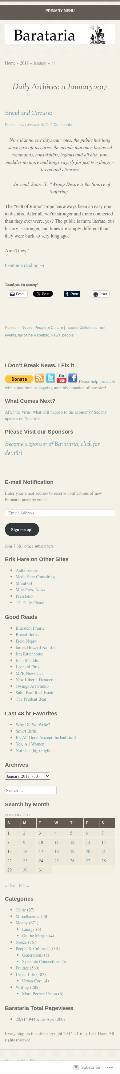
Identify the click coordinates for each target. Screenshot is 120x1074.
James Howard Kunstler (36, 647)
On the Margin (35, 935)
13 (88, 842)
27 (88, 861)
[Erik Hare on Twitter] (50, 381)
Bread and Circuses (28, 113)
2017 (24, 63)
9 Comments (61, 125)
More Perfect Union (39, 994)
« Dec (10, 885)
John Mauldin (27, 660)
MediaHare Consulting (35, 577)
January (39, 63)
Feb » (24, 885)
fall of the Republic (33, 335)
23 (25, 861)
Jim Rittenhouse (29, 654)
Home (10, 63)
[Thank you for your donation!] (19, 381)
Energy (28, 929)
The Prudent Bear (31, 699)
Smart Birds (26, 731)
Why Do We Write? (33, 724)
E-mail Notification (29, 482)
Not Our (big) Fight (33, 750)
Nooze (27, 327)
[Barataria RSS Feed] (39, 381)
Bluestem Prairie (30, 628)
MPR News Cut (29, 673)
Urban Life (25, 974)
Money (22, 923)
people (68, 335)
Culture (85, 327)
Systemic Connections (41, 961)
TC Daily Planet (30, 602)
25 (56, 861)
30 (25, 870)
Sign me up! (22, 529)
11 (56, 842)
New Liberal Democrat (36, 680)
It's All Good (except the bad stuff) (46, 737)
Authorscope (27, 570)
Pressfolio (24, 596)
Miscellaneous (28, 916)
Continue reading (25, 265)
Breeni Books (27, 634)
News (55, 335)
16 (25, 851)
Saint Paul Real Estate (35, 692)
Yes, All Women (30, 744)
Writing (22, 987)
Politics (22, 968)
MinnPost (24, 583)
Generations (32, 955)
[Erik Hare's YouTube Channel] (61, 381)
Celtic (21, 910)
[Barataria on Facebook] (73, 381)
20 (88, 851)
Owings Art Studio (32, 686)
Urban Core (32, 981)
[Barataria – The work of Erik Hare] (60, 34)
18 (56, 851)
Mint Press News (30, 589)
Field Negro (26, 641)
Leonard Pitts (27, 667)
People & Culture (48, 327)
